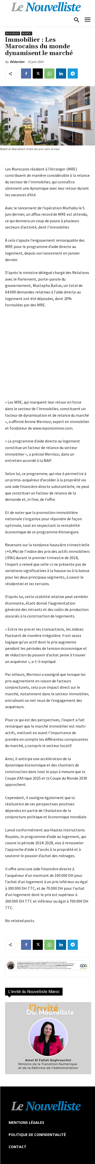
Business (12, 33)
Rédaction (17, 62)
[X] (38, 73)
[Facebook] (26, 73)
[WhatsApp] (49, 73)
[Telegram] (73, 73)
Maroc (26, 33)
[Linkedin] (61, 73)
